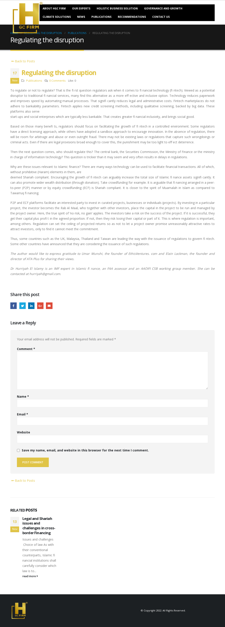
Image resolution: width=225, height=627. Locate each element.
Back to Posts (24, 61)
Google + (40, 305)
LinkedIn (31, 305)
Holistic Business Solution (117, 8)
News (81, 17)
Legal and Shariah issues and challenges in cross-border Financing (38, 525)
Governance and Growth (163, 8)
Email (49, 305)
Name (23, 396)
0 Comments (57, 81)
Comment (26, 349)
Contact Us (161, 17)
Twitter (22, 305)
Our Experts (81, 8)
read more (29, 576)
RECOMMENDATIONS (132, 17)
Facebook (13, 305)
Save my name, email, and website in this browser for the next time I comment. (85, 450)
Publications (101, 17)
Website (23, 432)
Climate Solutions (57, 17)
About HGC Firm (54, 8)
